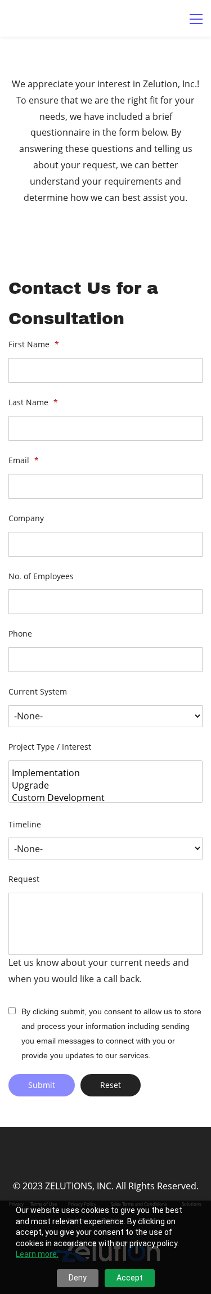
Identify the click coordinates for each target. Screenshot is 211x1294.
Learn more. (37, 1254)
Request (23, 879)
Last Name (33, 402)
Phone (20, 633)
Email (23, 460)
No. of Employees (41, 576)
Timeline (24, 824)
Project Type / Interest (49, 746)
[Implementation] (107, 773)
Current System (37, 691)
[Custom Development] (107, 797)
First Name (33, 344)
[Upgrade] (107, 785)
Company (26, 518)
